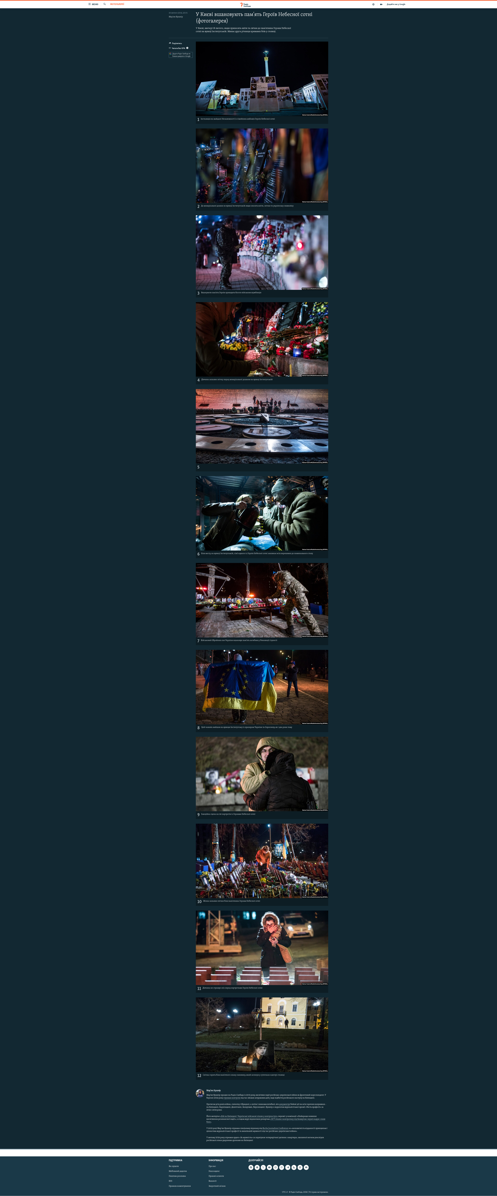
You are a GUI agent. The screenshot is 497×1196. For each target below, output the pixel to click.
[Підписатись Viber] (281, 1167)
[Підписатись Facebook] (250, 1167)
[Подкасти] (373, 4)
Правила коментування (180, 1186)
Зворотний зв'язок (217, 1186)
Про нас (212, 1166)
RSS (170, 1181)
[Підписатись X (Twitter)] (263, 1167)
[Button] (175, 44)
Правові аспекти (216, 1176)
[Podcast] (300, 1167)
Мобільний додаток (178, 1171)
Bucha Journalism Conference (275, 1128)
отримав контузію (232, 1098)
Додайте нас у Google (396, 4)
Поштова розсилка (177, 1176)
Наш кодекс (214, 1171)
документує (284, 1104)
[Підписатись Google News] (257, 1167)
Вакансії (213, 1181)
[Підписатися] (306, 1167)
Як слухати (174, 1166)
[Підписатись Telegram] (287, 1167)
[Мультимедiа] (381, 4)
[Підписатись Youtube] (269, 1167)
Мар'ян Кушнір (176, 17)
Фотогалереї (117, 4)
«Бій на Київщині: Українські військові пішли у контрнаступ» (249, 1116)
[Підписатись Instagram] (275, 1167)
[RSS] (293, 1167)
